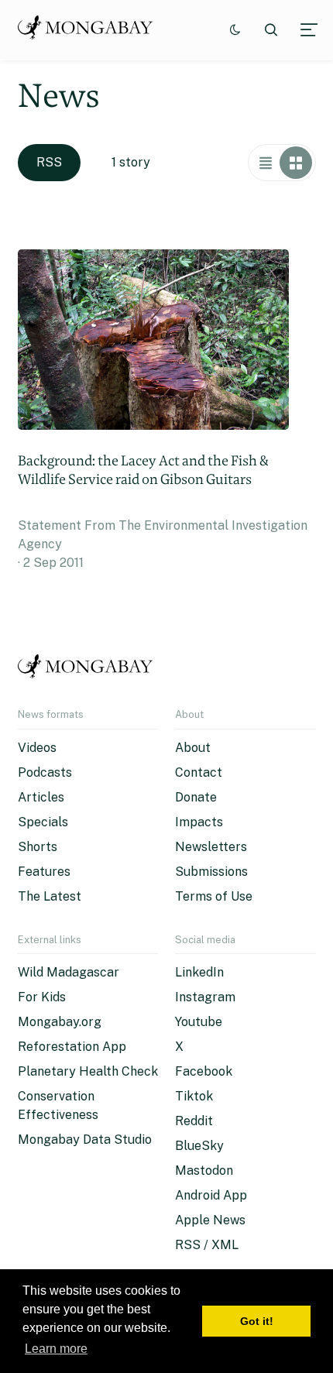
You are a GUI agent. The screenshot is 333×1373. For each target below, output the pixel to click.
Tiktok (194, 1096)
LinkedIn (199, 972)
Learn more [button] (56, 1348)
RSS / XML (207, 1244)
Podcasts (45, 772)
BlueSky (199, 1145)
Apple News (210, 1220)
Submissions (211, 871)
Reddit (194, 1121)
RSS (49, 162)
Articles (41, 797)
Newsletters (211, 846)
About (193, 747)
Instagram (205, 997)
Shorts (37, 846)
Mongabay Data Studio (85, 1139)
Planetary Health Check (88, 1071)
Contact (198, 772)
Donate (196, 797)
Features (44, 871)
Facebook (203, 1071)
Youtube (198, 1021)
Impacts (199, 822)
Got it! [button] (256, 1321)
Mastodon (204, 1170)
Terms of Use (213, 896)
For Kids (42, 997)
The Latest (49, 896)
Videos (37, 747)
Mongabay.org (59, 1021)
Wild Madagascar (68, 972)
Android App (211, 1195)
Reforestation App (72, 1046)
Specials (43, 822)
